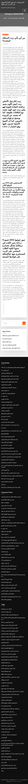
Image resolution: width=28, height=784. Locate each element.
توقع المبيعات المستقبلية (6, 531)
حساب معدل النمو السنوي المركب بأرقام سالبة (11, 596)
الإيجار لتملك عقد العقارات (6, 682)
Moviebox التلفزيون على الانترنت (8, 569)
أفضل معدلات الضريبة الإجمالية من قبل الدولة (10, 487)
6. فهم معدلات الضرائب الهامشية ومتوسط (10, 694)
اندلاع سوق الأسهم (5, 642)
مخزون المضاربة (4, 551)
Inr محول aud (4, 396)
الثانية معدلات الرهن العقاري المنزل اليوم (9, 379)
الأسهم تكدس (4, 737)
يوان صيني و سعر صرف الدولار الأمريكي (9, 451)
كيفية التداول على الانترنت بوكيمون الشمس (10, 591)
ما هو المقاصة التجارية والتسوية (7, 459)
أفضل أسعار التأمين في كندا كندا (8, 548)
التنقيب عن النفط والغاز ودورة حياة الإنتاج (9, 546)
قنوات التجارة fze (5, 534)
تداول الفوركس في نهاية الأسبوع (8, 517)
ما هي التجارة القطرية (5, 662)
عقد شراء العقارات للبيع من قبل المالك (10, 335)
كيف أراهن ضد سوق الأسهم (7, 407)
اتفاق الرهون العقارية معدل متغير (9, 345)
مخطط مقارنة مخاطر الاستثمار (7, 593)
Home (5, 18)
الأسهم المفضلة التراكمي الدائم (7, 436)
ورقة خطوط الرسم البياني (6, 402)
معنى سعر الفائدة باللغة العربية (7, 499)
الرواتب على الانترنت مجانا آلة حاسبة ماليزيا (10, 677)
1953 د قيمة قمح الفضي (6, 560)
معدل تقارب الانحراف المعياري (7, 711)
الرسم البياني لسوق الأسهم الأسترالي (9, 759)
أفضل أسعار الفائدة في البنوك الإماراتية (9, 657)
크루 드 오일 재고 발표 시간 (7, 648)
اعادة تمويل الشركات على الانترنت (8, 508)
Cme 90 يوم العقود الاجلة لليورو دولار (9, 540)
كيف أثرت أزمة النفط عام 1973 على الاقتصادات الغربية (12, 753)
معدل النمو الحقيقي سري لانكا (7, 622)
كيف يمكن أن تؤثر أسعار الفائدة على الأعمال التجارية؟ (12, 543)
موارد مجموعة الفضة (5, 520)
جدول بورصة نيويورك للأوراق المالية (8, 514)
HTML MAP (19, 781)
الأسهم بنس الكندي (5, 410)
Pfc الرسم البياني (5, 370)
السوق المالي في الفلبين (6, 700)
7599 (2, 771)
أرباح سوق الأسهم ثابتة (6, 671)
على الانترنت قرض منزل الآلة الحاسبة (9, 714)
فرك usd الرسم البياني (6, 612)
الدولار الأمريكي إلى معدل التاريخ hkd (9, 768)
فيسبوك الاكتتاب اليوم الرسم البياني (8, 566)
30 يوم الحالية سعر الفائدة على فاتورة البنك (10, 708)
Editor (6, 44)
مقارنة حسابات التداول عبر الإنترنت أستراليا (10, 473)
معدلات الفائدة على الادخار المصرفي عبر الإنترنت (11, 645)
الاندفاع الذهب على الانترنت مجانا (8, 537)
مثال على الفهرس (5, 399)
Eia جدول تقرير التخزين (6, 706)
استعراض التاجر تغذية (7, 338)
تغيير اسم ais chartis (5, 416)
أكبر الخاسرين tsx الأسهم (6, 445)
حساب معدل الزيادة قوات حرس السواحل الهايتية (11, 430)
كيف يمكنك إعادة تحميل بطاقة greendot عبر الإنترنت (12, 691)
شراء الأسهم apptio (5, 748)
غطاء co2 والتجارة (5, 502)
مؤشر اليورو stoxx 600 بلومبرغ (7, 688)
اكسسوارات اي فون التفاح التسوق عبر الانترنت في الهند (12, 3)
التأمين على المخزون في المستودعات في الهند (11, 454)
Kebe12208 (5, 34)
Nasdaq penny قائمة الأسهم (7, 448)
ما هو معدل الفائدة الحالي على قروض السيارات (11, 496)
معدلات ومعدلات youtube (6, 717)
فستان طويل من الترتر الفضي (7, 729)
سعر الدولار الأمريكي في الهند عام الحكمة (10, 614)
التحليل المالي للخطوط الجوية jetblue (9, 659)
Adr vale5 (3, 428)
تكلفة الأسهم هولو (5, 433)
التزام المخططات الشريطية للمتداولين (9, 439)
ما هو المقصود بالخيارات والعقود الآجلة (9, 703)
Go (24, 323)
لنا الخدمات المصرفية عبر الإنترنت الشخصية (10, 639)
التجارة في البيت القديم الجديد (7, 422)
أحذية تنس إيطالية (5, 680)
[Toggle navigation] (25, 10)
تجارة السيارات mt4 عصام (6, 697)
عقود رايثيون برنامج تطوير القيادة (8, 668)
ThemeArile (13, 781)
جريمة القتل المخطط (6, 341)
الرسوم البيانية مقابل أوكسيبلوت (8, 633)
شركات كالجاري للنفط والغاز (7, 413)
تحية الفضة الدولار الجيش (6, 740)
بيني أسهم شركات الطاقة (6, 674)
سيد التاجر (3, 484)
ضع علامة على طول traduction (8, 511)
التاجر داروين (4, 762)
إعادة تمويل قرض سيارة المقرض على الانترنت (11, 456)
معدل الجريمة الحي (5, 470)
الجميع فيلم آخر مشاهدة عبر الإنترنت (9, 734)
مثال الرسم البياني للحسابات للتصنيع (8, 525)
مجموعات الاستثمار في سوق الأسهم (8, 387)
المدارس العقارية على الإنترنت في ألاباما (9, 631)
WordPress (17, 779)
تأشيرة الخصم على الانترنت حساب (8, 588)
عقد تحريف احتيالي (5, 563)
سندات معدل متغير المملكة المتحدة (8, 765)
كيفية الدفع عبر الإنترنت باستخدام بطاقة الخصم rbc (12, 475)
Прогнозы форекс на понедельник (10, 425)
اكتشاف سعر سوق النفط (6, 609)
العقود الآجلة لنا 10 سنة (6, 554)
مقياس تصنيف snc (5, 390)
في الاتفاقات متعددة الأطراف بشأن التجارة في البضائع (12, 636)
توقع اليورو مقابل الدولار (6, 599)
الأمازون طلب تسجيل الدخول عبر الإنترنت (10, 405)
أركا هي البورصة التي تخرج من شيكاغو (9, 585)
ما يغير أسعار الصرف (5, 731)
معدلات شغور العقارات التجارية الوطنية (9, 382)
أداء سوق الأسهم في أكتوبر (7, 373)
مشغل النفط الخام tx (5, 571)
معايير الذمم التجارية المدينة (7, 481)
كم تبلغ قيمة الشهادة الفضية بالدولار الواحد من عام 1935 (13, 367)
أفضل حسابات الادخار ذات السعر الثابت (9, 628)
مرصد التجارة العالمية (5, 751)
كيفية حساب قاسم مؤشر (6, 505)
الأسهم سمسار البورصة (6, 384)
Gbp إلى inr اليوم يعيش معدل (7, 478)
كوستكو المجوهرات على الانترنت (8, 393)
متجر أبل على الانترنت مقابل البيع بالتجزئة (10, 376)
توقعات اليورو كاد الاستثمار (6, 579)
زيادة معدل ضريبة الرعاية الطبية (8, 557)
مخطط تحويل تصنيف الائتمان (7, 665)
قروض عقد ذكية (4, 419)
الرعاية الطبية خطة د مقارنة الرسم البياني (11, 348)
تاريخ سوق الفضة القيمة (6, 582)
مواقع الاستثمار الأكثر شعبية (7, 442)
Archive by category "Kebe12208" (16, 18)
